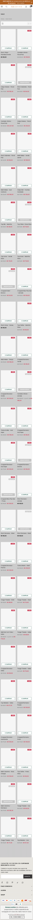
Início (2, 19)
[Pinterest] (12, 882)
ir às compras (20, 3)
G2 (3, 112)
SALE (7, 19)
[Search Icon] (8, 6)
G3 (19, 181)
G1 (2, 146)
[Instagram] (7, 882)
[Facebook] (2, 882)
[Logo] (16, 6)
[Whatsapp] (22, 882)
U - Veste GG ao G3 (19, 281)
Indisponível (24, 82)
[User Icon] (26, 6)
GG (3, 43)
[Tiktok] (17, 882)
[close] (31, 2)
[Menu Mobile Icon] (2, 6)
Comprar (8, 48)
